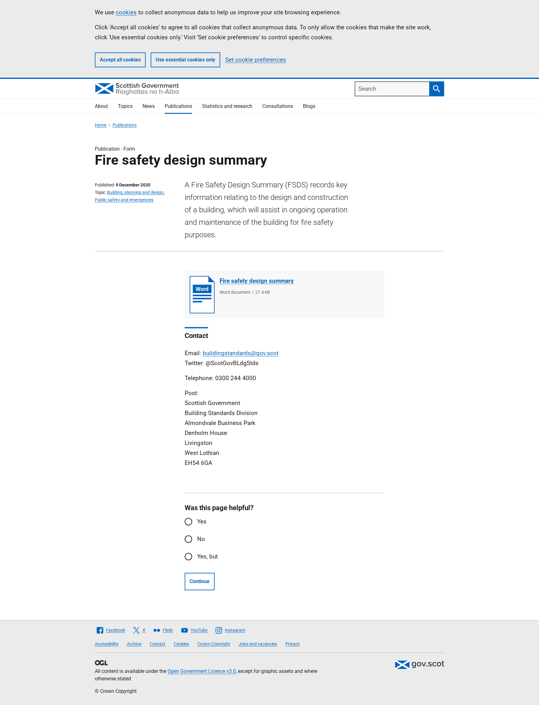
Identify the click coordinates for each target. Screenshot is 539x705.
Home (100, 125)
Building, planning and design (135, 192)
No (201, 539)
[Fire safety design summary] (202, 294)
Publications (178, 106)
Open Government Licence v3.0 (202, 671)
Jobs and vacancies (258, 643)
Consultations (277, 106)
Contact (157, 643)
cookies (126, 12)
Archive (134, 643)
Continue (200, 581)
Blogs (309, 106)
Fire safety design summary (257, 280)
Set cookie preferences (255, 59)
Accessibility (107, 643)
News (149, 106)
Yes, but (207, 556)
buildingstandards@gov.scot (241, 353)
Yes (201, 521)
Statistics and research (227, 106)
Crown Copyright (213, 643)
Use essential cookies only (185, 60)
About (101, 106)
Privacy (292, 643)
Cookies (181, 643)
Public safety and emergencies (124, 199)
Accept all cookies (120, 60)
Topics (125, 106)
